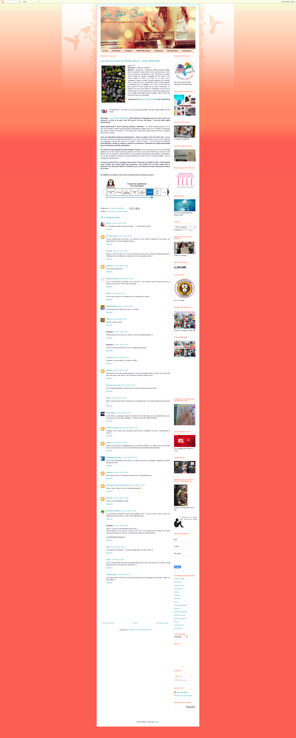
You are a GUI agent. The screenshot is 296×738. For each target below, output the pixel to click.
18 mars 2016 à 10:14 (121, 472)
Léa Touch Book (182, 692)
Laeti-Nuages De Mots (114, 457)
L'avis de (119, 118)
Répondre (109, 229)
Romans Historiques (181, 612)
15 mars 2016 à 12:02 (128, 385)
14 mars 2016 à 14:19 (119, 319)
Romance (177, 608)
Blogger (156, 722)
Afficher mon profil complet (183, 695)
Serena (108, 398)
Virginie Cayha (111, 574)
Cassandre (110, 357)
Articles (179, 676)
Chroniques (128, 51)
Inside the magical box (114, 428)
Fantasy (176, 592)
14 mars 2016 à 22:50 (121, 370)
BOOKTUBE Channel (143, 51)
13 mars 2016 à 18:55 (121, 266)
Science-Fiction (179, 625)
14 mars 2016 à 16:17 (121, 332)
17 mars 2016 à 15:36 (129, 457)
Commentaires (182, 680)
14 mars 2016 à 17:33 (121, 345)
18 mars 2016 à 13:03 (137, 485)
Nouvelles (177, 598)
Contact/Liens (186, 51)
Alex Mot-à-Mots (112, 306)
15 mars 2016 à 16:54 (119, 398)
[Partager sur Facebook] (137, 208)
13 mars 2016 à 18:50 (120, 251)
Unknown (109, 266)
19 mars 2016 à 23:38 (121, 498)
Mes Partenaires (172, 51)
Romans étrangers (122, 211)
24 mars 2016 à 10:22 (117, 547)
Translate (190, 230)
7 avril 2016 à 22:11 (123, 574)
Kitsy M (108, 443)
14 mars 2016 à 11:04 (125, 306)
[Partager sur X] (134, 208)
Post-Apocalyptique (180, 605)
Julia (108, 547)
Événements (159, 51)
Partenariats (111, 211)
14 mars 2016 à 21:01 (121, 357)
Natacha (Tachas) (112, 278)
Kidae (108, 293)
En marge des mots (113, 385)
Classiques (177, 582)
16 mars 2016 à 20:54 (119, 443)
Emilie (108, 223)
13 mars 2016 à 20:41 (126, 278)
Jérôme (108, 319)
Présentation (116, 51)
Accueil (105, 51)
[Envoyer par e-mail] (130, 208)
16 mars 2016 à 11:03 (123, 413)
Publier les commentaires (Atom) (140, 630)
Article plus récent (108, 623)
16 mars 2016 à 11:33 (130, 428)
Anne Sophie (110, 413)
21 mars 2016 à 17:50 (128, 511)
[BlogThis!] (132, 208)
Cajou (108, 559)
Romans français (179, 615)
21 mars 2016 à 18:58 (121, 526)
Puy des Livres (111, 236)
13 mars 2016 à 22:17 (118, 293)
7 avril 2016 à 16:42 (117, 559)
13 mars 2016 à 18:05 (124, 236)
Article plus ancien (162, 623)
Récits (176, 622)
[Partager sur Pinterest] (139, 208)
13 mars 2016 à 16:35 (118, 223)
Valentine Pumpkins (113, 511)
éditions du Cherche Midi (148, 99)
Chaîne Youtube (179, 579)
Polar (175, 602)
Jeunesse (177, 595)
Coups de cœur (179, 585)
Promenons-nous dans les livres (117, 485)
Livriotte (109, 251)
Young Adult (178, 628)
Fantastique (178, 589)
